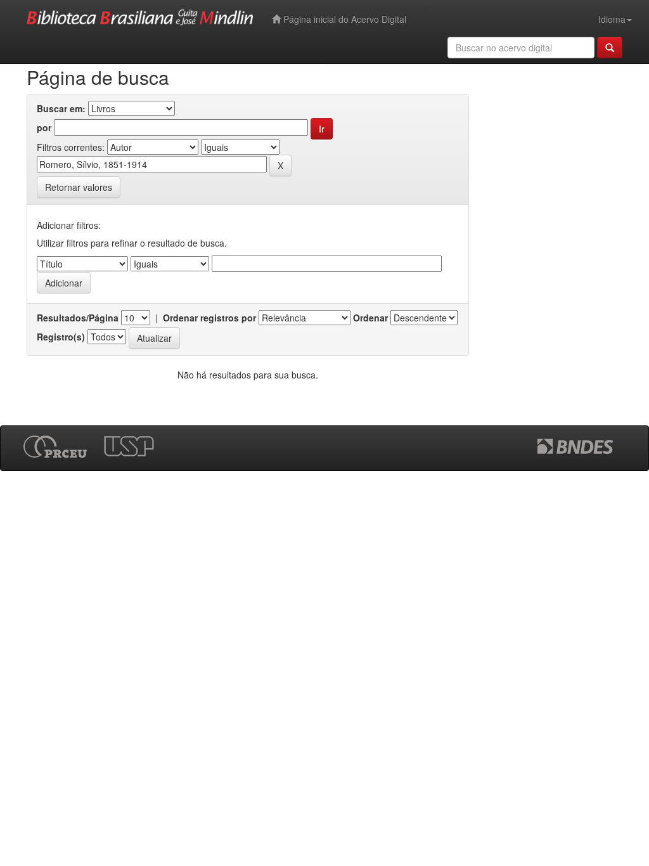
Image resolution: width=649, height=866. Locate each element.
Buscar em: (61, 108)
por (44, 127)
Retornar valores (78, 187)
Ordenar (370, 317)
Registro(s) (61, 336)
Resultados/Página (78, 317)
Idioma (612, 19)
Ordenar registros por (209, 317)
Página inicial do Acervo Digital (343, 19)
